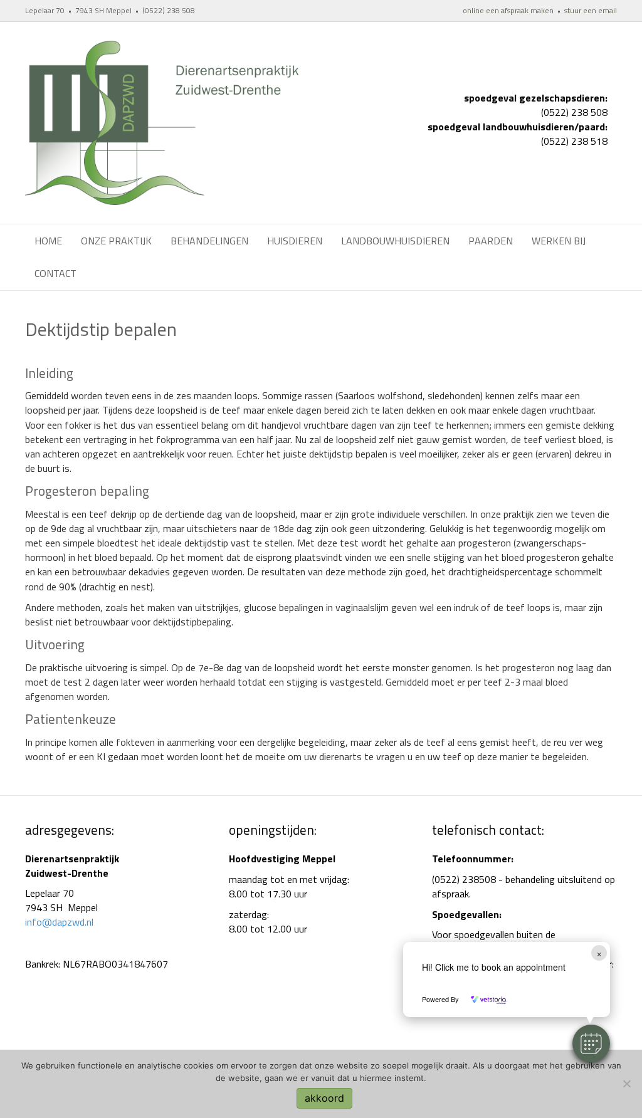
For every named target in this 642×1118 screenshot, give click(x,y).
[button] (591, 1043)
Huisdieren (294, 240)
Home (48, 240)
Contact (55, 273)
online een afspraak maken (508, 10)
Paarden (490, 240)
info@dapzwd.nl (59, 921)
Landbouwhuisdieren (395, 240)
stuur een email (590, 10)
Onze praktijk (116, 240)
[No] (626, 1083)
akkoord (324, 1098)
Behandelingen (209, 240)
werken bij (559, 240)
